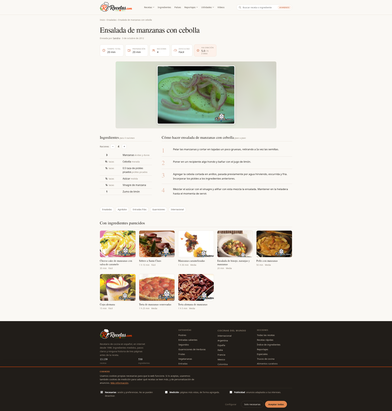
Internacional (177, 209)
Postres (182, 335)
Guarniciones (158, 209)
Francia (221, 354)
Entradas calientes (187, 339)
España (221, 345)
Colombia (223, 364)
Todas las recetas (266, 335)
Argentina (223, 340)
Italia (220, 349)
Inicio (102, 20)
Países (177, 7)
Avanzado (284, 7)
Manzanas (128, 155)
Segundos (183, 344)
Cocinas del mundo (232, 330)
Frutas (181, 354)
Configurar (230, 404)
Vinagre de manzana (134, 185)
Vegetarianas (185, 358)
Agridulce (122, 209)
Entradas (183, 363)
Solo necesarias (252, 404)
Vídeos (220, 7)
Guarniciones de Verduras (192, 349)
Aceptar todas (276, 404)
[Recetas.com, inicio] (116, 7)
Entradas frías (139, 209)
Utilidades (206, 7)
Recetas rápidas (265, 339)
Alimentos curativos (267, 363)
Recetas (148, 7)
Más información (119, 382)
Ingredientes (164, 7)
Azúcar (126, 178)
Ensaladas (111, 20)
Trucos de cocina (265, 358)
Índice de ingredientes (268, 344)
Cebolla (127, 161)
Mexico (221, 359)
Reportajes (190, 7)
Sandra (116, 38)
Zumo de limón (131, 191)
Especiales (262, 354)
